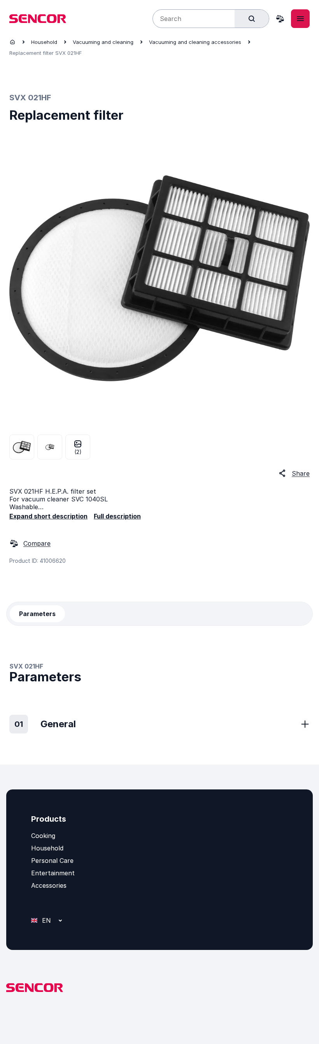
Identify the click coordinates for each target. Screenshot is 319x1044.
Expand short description (48, 516)
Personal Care (52, 860)
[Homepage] (12, 42)
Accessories (49, 885)
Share (301, 473)
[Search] (252, 19)
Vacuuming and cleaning (103, 42)
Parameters (37, 614)
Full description (117, 516)
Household (44, 42)
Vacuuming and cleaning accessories (195, 42)
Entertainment (53, 873)
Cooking (43, 836)
